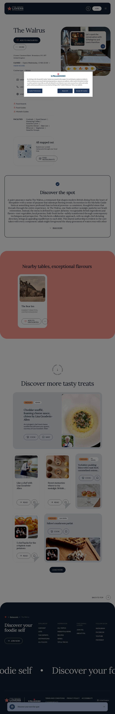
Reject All (65, 91)
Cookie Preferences (35, 91)
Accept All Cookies (81, 91)
